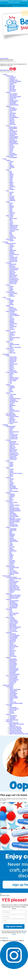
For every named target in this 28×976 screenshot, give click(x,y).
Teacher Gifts (12, 237)
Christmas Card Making (15, 81)
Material (8, 106)
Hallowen (11, 574)
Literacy (11, 404)
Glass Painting (12, 98)
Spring (11, 287)
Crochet (11, 129)
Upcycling (11, 329)
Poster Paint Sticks (13, 670)
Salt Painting (12, 103)
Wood (10, 340)
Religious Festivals (10, 243)
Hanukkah (11, 253)
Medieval (11, 365)
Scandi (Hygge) (13, 323)
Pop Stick (11, 118)
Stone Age (11, 368)
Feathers (11, 699)
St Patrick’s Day (13, 261)
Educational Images (11, 415)
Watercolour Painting (14, 674)
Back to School (13, 218)
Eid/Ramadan (12, 250)
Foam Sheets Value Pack (15, 731)
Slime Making (12, 625)
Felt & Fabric (12, 110)
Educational (6, 354)
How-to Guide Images (11, 675)
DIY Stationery (13, 82)
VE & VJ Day (12, 283)
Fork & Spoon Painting (15, 96)
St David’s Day (13, 258)
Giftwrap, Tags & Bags (15, 347)
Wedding (11, 304)
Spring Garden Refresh (15, 627)
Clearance (8, 714)
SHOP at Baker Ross (8, 685)
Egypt (10, 480)
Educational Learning (14, 509)
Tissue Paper (12, 91)
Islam (10, 390)
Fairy (10, 204)
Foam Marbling (13, 678)
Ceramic (11, 333)
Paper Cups (12, 85)
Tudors (11, 474)
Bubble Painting (13, 660)
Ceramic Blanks (13, 696)
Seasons (8, 284)
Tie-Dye (11, 327)
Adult (4, 297)
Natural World (12, 550)
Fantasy (8, 201)
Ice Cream (11, 196)
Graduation (12, 230)
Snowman (11, 236)
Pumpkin (11, 197)
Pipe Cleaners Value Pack (15, 728)
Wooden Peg (12, 124)
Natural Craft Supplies (14, 689)
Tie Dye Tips (12, 629)
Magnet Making (13, 140)
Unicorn (11, 214)
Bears (10, 164)
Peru (10, 381)
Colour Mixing (13, 620)
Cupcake (11, 192)
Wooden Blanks (13, 693)
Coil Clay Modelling (14, 635)
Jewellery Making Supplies (16, 703)
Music (10, 406)
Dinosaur (11, 165)
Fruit (10, 194)
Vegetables (12, 199)
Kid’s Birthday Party (14, 586)
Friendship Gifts (13, 226)
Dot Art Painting (13, 93)
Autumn (11, 286)
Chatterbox (12, 78)
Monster (11, 207)
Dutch (10, 375)
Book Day (11, 265)
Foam (10, 111)
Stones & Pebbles (13, 697)
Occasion (5, 242)
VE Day (11, 592)
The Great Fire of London (15, 473)
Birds (10, 172)
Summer (11, 289)
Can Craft (11, 312)
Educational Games (14, 508)
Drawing (11, 711)
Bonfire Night (12, 264)
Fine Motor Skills (13, 401)
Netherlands (12, 485)
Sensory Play (12, 614)
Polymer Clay (12, 645)
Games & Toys (13, 228)
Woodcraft (11, 122)
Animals (8, 160)
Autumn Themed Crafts (15, 578)
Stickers (11, 688)
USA (10, 383)
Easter (10, 248)
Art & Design (12, 394)
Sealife (11, 183)
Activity (5, 74)
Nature (8, 170)
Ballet (10, 219)
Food (7, 190)
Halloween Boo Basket (15, 595)
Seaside (11, 235)
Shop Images (9, 721)
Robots (11, 211)
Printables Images (10, 566)
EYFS (10, 611)
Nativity (11, 255)
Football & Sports (13, 225)
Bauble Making (13, 127)
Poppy (11, 181)
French (11, 376)
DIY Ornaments (13, 603)
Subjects (8, 393)
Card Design (12, 332)
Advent (11, 244)
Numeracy (11, 409)
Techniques (9, 632)
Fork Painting (12, 665)
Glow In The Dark (14, 229)
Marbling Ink (12, 640)
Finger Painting (13, 664)
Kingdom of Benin (14, 377)
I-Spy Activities (13, 514)
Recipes (11, 145)
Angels (11, 217)
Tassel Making (12, 326)
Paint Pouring (12, 308)
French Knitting (13, 134)
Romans (11, 366)
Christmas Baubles (14, 600)
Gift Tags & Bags (13, 604)
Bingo (10, 532)
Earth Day (11, 271)
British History (13, 361)
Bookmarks (12, 534)
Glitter (10, 700)
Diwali (11, 247)
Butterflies (11, 535)
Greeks (11, 470)
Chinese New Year (14, 268)
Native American (13, 379)
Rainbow (11, 182)
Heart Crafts (12, 352)
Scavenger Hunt (13, 524)
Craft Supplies (9, 686)
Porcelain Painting (13, 100)
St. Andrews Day (13, 434)
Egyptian (11, 362)
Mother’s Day (12, 276)
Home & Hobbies (10, 311)
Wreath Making (13, 154)
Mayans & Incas (13, 363)
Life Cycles (12, 517)
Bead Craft (12, 107)
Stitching (11, 325)
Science (11, 412)
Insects (11, 178)
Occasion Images (10, 291)
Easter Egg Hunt (13, 585)
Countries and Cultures (12, 372)
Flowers (11, 175)
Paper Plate (12, 86)
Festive (11, 224)
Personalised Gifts (13, 143)
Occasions (8, 262)
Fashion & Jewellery (14, 344)
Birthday (11, 301)
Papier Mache (12, 89)
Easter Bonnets (13, 582)
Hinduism (11, 496)
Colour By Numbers (14, 505)
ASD (10, 610)
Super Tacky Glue (13, 722)
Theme (5, 158)
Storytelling (12, 153)
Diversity (11, 397)
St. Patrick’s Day (13, 438)
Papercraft (11, 88)
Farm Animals (12, 539)
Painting (8, 92)
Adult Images (9, 348)
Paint (10, 706)
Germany (11, 483)
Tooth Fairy (12, 212)
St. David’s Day (13, 435)
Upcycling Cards (13, 606)
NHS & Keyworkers (14, 520)
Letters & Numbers (14, 516)
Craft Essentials (13, 690)
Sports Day (12, 591)
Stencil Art (12, 653)
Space (10, 188)
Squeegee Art (12, 650)
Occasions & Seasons (11, 577)
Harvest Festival (13, 275)
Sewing (11, 150)
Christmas (11, 246)
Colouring (11, 713)
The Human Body (10, 413)
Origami (11, 84)
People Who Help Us (14, 411)
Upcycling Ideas (13, 631)
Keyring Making (13, 138)
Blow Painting (12, 658)
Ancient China (12, 357)
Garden (11, 176)
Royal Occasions (13, 280)
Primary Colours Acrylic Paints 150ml (18, 733)
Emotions (11, 512)
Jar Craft (11, 318)
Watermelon (12, 200)
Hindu (10, 388)
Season (8, 460)
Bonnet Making (13, 128)
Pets (10, 168)
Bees (10, 171)
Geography (12, 402)
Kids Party (12, 139)
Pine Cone (11, 114)
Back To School (13, 502)
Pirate (10, 210)
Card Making (12, 77)
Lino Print (11, 319)
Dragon (11, 203)
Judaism (11, 391)
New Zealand (12, 380)
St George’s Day (13, 260)
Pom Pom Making (13, 117)
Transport (11, 563)
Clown (11, 221)
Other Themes (9, 215)
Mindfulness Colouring (15, 519)
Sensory (11, 149)
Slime (10, 152)
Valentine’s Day (13, 282)
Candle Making (13, 314)
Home (10, 316)
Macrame (11, 321)
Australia (11, 373)
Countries (8, 477)
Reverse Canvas (13, 309)
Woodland (11, 189)
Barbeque (11, 300)
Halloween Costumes (14, 596)
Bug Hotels (12, 618)
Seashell (11, 185)
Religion (8, 384)
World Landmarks (13, 491)
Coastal (11, 343)
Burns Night (12, 266)
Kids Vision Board (14, 613)
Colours (11, 503)
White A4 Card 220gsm (15, 729)
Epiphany (11, 251)
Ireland (11, 484)
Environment (12, 399)
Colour (11, 395)
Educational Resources (15, 398)
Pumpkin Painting (13, 598)
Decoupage (12, 334)
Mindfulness (12, 405)
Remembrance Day (14, 279)
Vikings (11, 369)
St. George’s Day (13, 437)
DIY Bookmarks (13, 131)
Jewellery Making (13, 136)
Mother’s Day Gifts (14, 588)
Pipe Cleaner (12, 116)
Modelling (11, 322)
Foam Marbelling (13, 636)
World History (12, 370)
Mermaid (11, 206)
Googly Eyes (12, 701)
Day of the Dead (13, 269)
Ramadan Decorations (14, 589)
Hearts (11, 545)
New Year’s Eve (13, 278)
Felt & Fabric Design (14, 337)
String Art (11, 121)
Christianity (12, 387)
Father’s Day (12, 272)
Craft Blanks (12, 692)
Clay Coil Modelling (14, 315)
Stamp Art (11, 652)
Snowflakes (12, 186)
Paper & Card (9, 75)
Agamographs (12, 528)
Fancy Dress (12, 132)
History (8, 355)
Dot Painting (12, 661)
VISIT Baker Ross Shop (12, 719)
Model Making (13, 142)
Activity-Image (10, 156)
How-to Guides (7, 575)
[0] (14, 70)
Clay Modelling (13, 109)
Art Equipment (13, 707)
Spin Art (11, 649)
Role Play (11, 147)
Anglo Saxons (12, 359)
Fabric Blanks (12, 695)
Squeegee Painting (13, 104)
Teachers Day (12, 456)
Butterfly (11, 174)
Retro (10, 233)
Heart (10, 232)
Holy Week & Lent (14, 254)
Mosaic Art (12, 642)
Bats (10, 163)
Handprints (12, 135)
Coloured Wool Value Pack (16, 732)
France (11, 481)
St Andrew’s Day (13, 257)
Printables (5, 424)
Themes (8, 341)
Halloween (12, 273)
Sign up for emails (14, 926)
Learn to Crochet (13, 622)
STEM (11, 616)
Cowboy (11, 222)
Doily (10, 336)
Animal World (12, 530)
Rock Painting (12, 102)
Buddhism (11, 386)
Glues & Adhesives (14, 708)
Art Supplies (9, 704)
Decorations (12, 602)
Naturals (11, 339)
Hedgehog (11, 167)
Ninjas (11, 208)
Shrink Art (11, 120)
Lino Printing (12, 113)
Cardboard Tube (13, 79)
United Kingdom (13, 488)
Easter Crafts (12, 584)
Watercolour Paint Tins (15, 726)
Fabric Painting (13, 95)
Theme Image (9, 239)
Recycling (11, 146)
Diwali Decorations (14, 581)
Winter (11, 290)
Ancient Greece (13, 358)
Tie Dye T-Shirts (13, 628)
